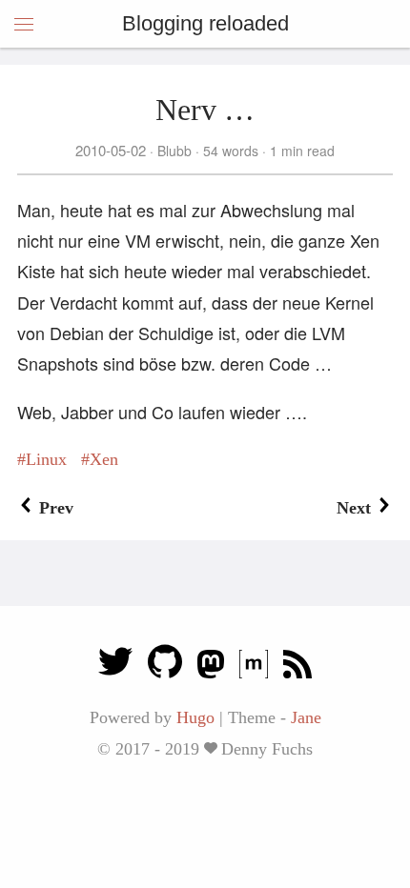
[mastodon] (210, 666)
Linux (46, 459)
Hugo (195, 717)
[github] (165, 666)
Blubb (174, 150)
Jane (306, 717)
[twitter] (115, 666)
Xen (104, 459)
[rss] (297, 666)
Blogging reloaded (205, 23)
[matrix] (253, 666)
